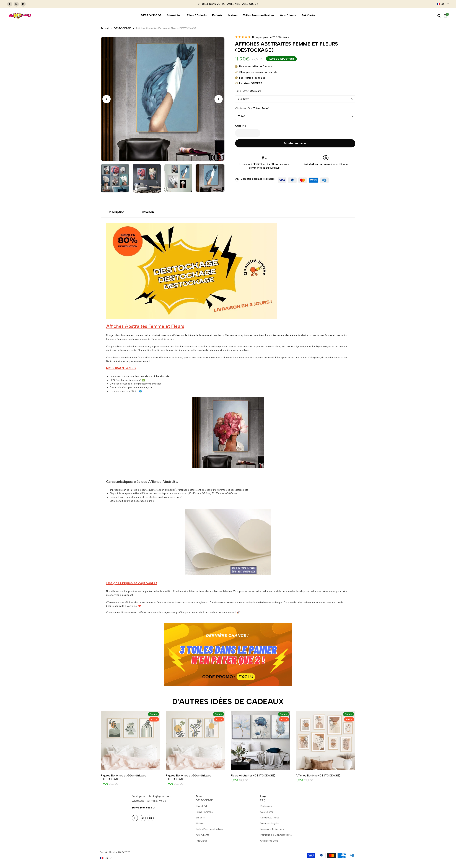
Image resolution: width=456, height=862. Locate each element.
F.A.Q (263, 800)
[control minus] (238, 133)
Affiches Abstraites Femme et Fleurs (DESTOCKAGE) (166, 28)
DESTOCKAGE (122, 28)
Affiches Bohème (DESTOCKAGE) (318, 775)
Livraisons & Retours (272, 829)
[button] (218, 99)
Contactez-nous (269, 817)
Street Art (201, 806)
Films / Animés (204, 811)
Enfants (200, 817)
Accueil (105, 28)
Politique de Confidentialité (276, 834)
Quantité (240, 125)
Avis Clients (202, 834)
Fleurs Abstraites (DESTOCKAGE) (253, 775)
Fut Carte (201, 840)
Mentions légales (270, 823)
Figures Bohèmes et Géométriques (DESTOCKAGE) (123, 777)
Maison (200, 823)
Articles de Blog (269, 840)
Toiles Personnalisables (209, 829)
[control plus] (257, 133)
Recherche (266, 806)
